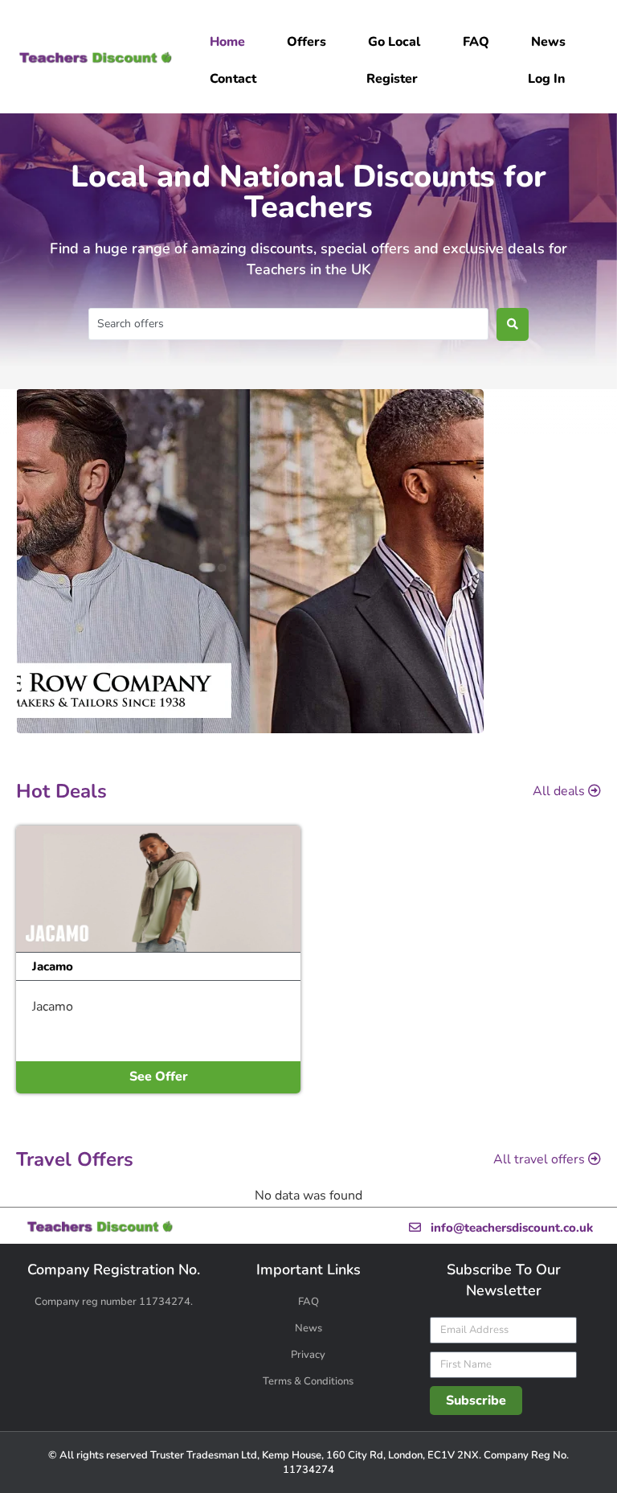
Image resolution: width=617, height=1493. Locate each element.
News (308, 1328)
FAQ (308, 1301)
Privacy (308, 1354)
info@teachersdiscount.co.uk (508, 1228)
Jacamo (52, 966)
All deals (559, 791)
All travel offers (539, 1159)
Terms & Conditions (308, 1381)
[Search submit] (512, 324)
